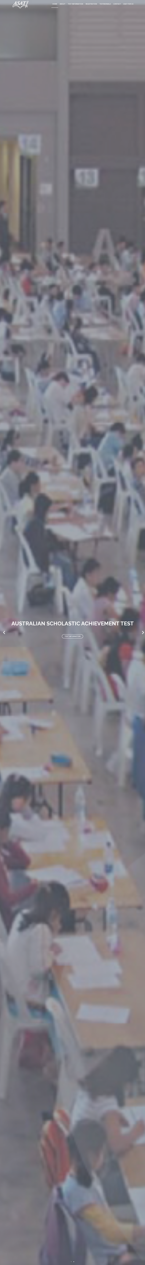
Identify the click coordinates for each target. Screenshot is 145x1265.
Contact (117, 4)
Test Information (75, 4)
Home (54, 4)
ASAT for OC (128, 4)
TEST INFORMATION (72, 636)
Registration (91, 4)
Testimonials (105, 4)
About (62, 4)
